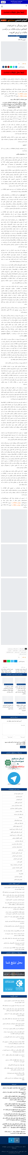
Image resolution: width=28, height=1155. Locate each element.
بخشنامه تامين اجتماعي (17, 855)
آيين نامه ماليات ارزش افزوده (22, 35)
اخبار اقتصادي (19, 799)
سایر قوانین (20, 849)
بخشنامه (19, 1101)
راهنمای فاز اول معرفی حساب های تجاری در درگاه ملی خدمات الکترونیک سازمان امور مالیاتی (13, 1009)
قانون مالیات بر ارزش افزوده (16, 835)
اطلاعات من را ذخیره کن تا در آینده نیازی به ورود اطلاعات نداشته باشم (15, 743)
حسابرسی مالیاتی (23, 652)
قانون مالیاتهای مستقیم (17, 838)
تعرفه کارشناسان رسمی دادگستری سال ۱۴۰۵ (14, 1046)
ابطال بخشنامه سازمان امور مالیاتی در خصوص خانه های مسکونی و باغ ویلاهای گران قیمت (13, 1042)
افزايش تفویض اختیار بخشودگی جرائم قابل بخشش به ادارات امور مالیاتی (13, 1024)
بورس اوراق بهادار (18, 820)
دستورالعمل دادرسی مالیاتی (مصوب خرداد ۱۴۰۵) (13, 1028)
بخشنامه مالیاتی (15, 650)
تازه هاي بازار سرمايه (18, 814)
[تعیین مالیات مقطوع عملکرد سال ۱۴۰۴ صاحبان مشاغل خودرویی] (20, 700)
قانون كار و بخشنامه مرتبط (16, 864)
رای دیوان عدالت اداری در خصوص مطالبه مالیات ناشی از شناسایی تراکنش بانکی (14, 1068)
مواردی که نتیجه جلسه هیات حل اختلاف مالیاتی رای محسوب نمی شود (13, 1019)
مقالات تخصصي (18, 811)
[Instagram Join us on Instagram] (17, 1140)
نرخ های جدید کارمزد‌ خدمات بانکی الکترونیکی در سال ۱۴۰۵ (14, 1037)
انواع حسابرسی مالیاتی (22, 650)
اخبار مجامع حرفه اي (18, 793)
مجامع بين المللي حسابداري (16, 808)
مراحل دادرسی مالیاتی (22, 654)
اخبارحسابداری (19, 796)
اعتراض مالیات (21, 648)
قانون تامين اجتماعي (17, 858)
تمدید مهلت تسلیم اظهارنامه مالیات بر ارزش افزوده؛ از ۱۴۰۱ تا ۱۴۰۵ (15, 1060)
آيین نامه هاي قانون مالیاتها (12, 35)
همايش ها (21, 873)
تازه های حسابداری (19, 841)
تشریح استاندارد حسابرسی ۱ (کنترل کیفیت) (15, 899)
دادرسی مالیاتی (17, 652)
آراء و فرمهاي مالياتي (17, 826)
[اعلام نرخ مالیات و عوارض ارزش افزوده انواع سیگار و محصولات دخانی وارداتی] (7, 681)
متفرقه (20, 817)
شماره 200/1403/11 (10, 652)
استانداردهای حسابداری (17, 847)
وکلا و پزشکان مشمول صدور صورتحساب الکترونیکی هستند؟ (15, 1073)
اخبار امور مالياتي (18, 802)
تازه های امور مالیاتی (23, 37)
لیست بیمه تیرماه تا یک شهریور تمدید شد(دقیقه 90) (13, 892)
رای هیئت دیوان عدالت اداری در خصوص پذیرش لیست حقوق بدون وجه (14, 1001)
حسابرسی (9, 650)
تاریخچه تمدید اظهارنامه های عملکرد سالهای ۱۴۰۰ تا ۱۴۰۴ (13, 1055)
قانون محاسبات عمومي (17, 867)
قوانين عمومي (19, 870)
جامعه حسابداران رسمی (17, 805)
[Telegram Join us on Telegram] (11, 1140)
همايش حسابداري (18, 876)
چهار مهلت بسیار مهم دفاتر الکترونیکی (16, 1064)
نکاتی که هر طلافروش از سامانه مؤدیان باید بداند (14, 930)
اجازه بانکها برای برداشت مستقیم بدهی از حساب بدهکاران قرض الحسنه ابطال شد (14, 1032)
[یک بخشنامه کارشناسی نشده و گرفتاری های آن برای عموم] (7, 700)
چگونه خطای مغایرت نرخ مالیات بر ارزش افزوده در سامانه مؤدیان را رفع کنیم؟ (13, 1050)
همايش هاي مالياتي (18, 879)
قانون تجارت (19, 861)
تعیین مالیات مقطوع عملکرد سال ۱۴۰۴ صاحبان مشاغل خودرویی (14, 1014)
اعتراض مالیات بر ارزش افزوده (13, 648)
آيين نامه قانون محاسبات (17, 852)
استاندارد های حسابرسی (17, 844)
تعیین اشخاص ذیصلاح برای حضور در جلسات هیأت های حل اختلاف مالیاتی (7, 671)
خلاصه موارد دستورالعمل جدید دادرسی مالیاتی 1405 (14, 1078)
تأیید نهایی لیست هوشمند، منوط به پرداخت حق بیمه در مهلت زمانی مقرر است (21, 671)
